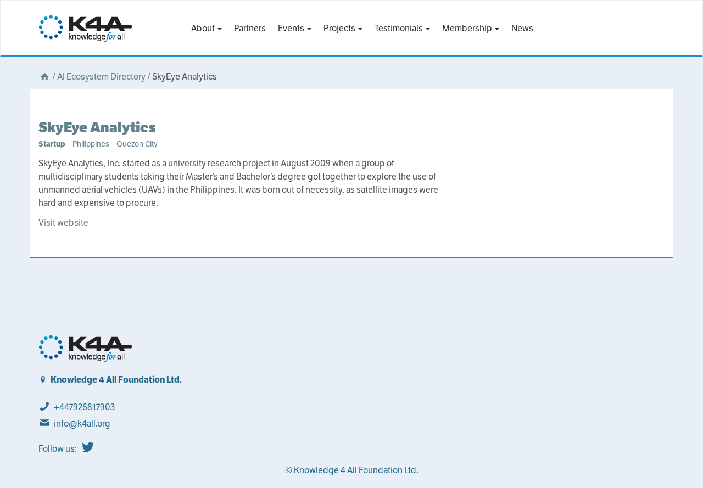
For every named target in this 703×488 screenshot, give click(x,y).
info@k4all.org (82, 423)
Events (292, 28)
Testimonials (400, 28)
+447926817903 (84, 407)
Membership (468, 28)
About (203, 28)
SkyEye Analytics (97, 127)
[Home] (44, 76)
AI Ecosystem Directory (101, 76)
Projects (340, 28)
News (522, 28)
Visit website (63, 222)
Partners (250, 28)
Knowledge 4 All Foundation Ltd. (116, 379)
